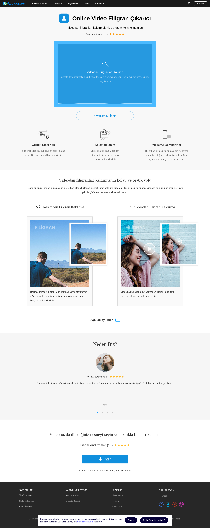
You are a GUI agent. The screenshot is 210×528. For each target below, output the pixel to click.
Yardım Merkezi (73, 495)
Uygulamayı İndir (105, 115)
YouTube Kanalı (26, 495)
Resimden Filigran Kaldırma (64, 207)
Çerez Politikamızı (85, 522)
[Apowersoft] (14, 3)
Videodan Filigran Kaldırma (154, 207)
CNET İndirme (25, 506)
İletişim (115, 501)
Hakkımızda (117, 495)
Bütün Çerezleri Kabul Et (154, 520)
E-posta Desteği (73, 501)
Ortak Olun (117, 506)
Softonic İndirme (26, 501)
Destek (86, 3)
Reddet (131, 520)
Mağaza (58, 3)
